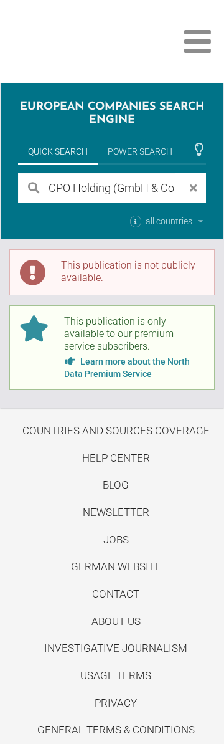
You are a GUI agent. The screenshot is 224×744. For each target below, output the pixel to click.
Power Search (140, 151)
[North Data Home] (79, 41)
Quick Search (58, 151)
